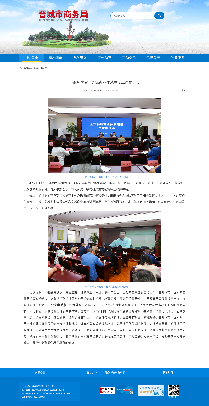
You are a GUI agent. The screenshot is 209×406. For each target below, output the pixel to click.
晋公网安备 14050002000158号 (56, 393)
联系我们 (168, 372)
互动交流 (129, 58)
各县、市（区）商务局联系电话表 (106, 372)
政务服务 (177, 58)
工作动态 (104, 58)
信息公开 (153, 58)
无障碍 (170, 2)
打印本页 (182, 90)
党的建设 (80, 58)
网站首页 (31, 58)
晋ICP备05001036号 (31, 393)
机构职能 (56, 58)
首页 (36, 68)
